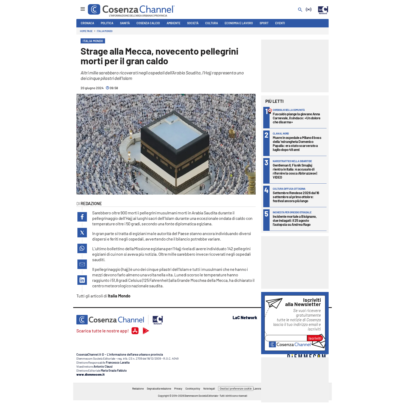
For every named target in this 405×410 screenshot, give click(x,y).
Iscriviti (315, 338)
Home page (86, 31)
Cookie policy (192, 388)
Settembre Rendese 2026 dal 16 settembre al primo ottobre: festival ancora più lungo (296, 197)
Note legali (209, 388)
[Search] (300, 10)
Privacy (178, 388)
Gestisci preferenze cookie (236, 388)
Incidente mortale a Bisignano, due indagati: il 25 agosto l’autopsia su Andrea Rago (295, 220)
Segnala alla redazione (159, 388)
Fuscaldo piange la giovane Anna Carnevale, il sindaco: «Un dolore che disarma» (296, 118)
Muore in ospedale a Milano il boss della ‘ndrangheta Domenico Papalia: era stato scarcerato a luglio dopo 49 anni (297, 143)
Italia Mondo (104, 31)
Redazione (138, 388)
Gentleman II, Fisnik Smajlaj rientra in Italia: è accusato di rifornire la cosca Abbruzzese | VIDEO (295, 171)
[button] (82, 217)
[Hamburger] (78, 7)
